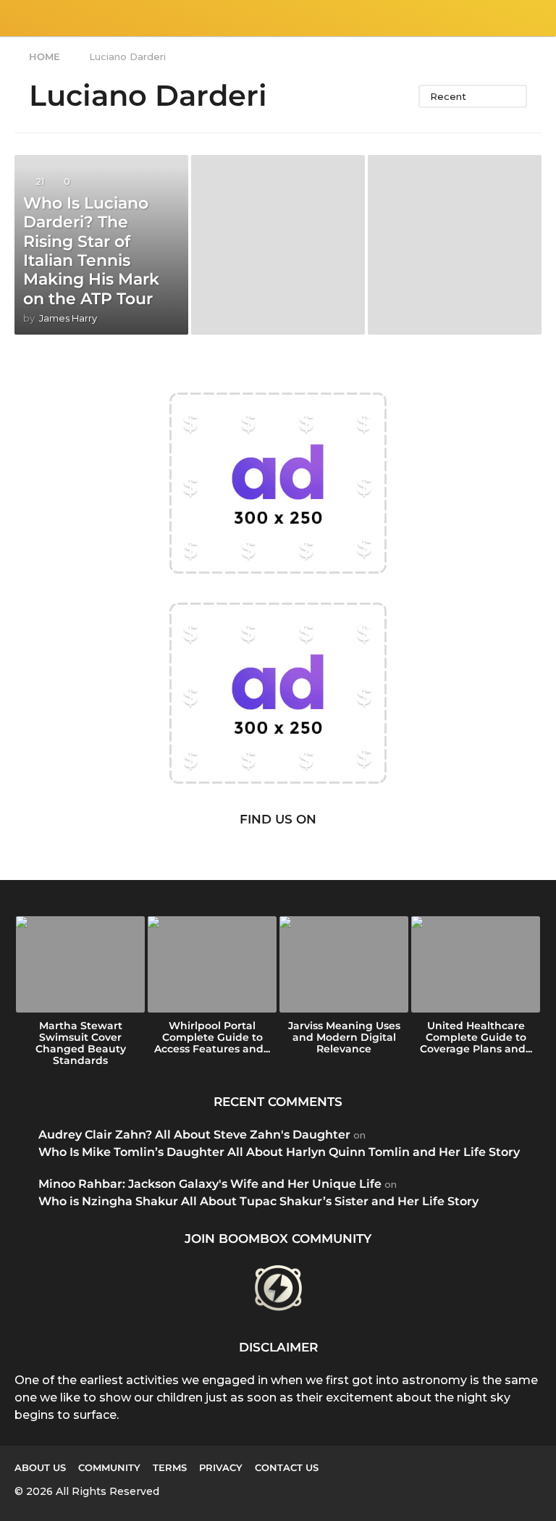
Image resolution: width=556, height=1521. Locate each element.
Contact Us (287, 1467)
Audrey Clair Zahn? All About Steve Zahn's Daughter (194, 1134)
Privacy (221, 1467)
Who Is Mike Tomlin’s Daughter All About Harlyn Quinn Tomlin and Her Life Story (279, 1152)
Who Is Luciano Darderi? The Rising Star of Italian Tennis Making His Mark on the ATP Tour (91, 251)
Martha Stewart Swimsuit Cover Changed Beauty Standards (80, 1043)
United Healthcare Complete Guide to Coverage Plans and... (476, 1037)
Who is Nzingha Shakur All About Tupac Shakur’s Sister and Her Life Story (258, 1201)
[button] (23, 18)
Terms (170, 1467)
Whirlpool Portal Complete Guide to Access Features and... (212, 1037)
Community (109, 1467)
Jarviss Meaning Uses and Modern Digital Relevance (344, 1037)
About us (40, 1467)
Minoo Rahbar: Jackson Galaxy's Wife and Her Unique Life (210, 1184)
